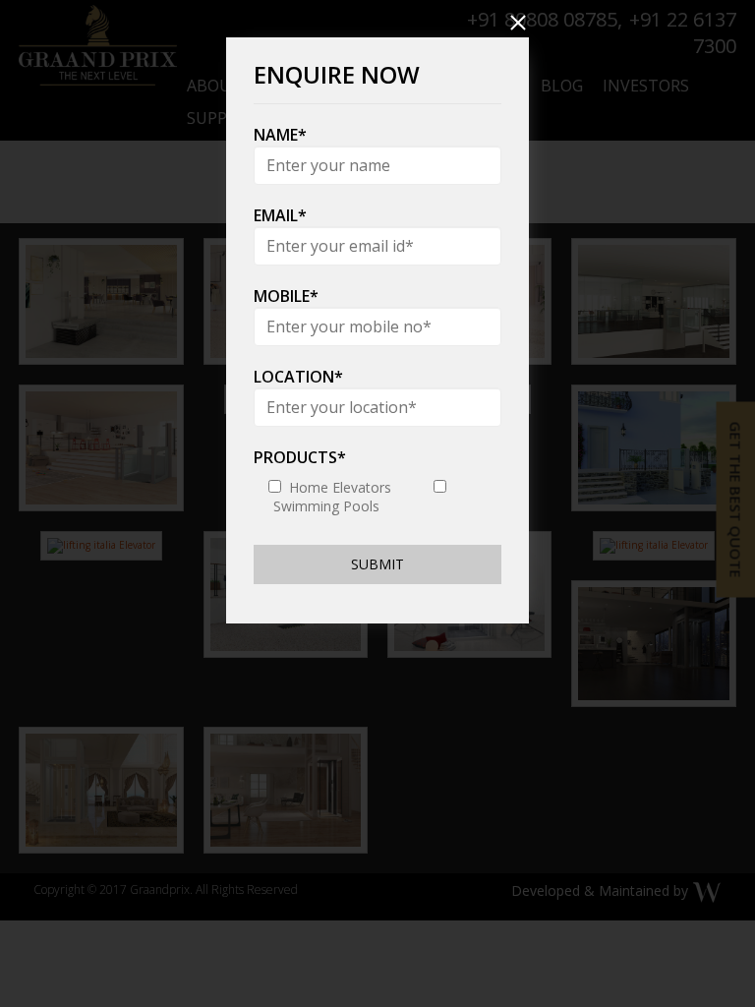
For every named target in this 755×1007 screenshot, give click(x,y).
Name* (280, 135)
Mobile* (286, 296)
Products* (300, 457)
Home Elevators (340, 487)
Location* (298, 376)
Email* (280, 215)
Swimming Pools (326, 506)
